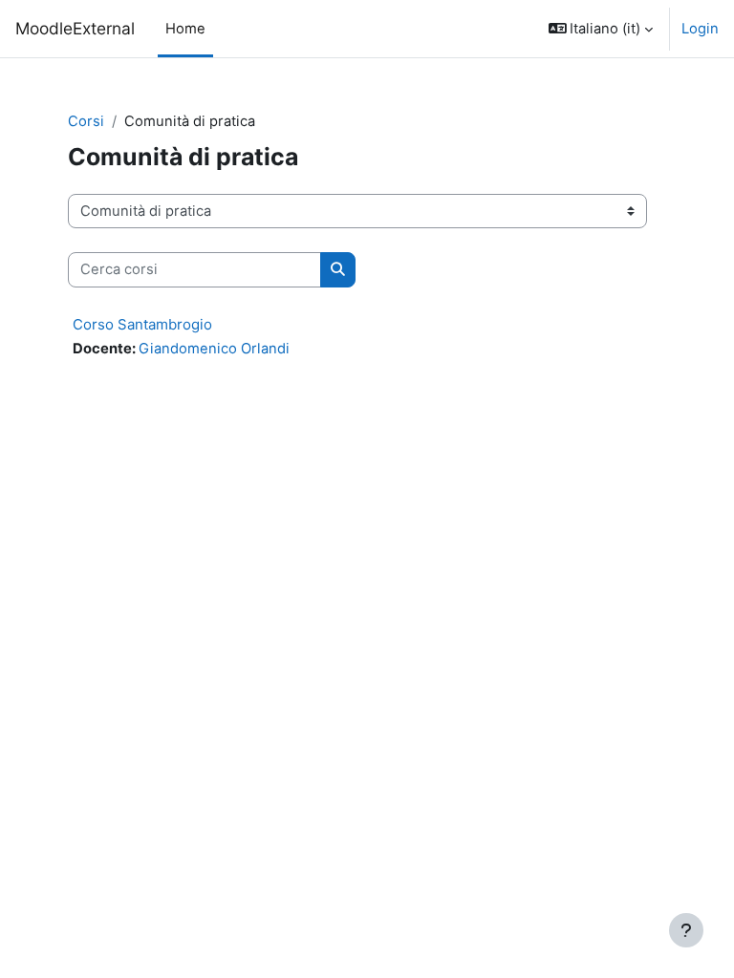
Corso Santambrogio (142, 324)
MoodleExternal (75, 28)
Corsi (86, 121)
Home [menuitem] (185, 28)
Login (700, 28)
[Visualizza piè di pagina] (686, 930)
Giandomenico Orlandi (214, 348)
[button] (601, 28)
